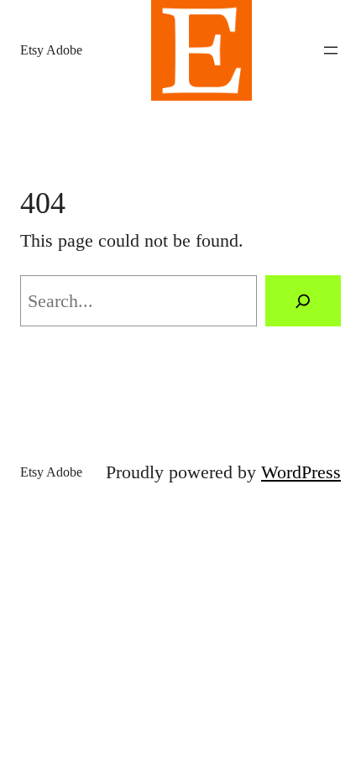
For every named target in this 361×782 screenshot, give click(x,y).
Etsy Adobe (51, 50)
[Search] (303, 300)
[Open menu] (331, 50)
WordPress (301, 471)
